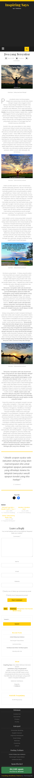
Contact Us (17, 714)
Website (17, 581)
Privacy (17, 719)
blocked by (19, 771)
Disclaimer (17, 716)
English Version (17, 733)
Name (17, 561)
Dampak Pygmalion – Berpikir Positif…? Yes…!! (8, 508)
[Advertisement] (17, 27)
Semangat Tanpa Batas (17, 640)
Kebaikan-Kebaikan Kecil (24, 508)
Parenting (17, 743)
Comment (17, 536)
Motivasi (17, 740)
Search (17, 624)
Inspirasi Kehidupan (17, 735)
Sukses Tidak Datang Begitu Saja (8, 516)
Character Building (17, 730)
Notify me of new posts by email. (18, 595)
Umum (17, 746)
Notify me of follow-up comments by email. (17, 591)
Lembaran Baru (17, 644)
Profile (17, 722)
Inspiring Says (17, 4)
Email (17, 571)
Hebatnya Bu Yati (17, 651)
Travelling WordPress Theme (11, 776)
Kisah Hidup (17, 738)
